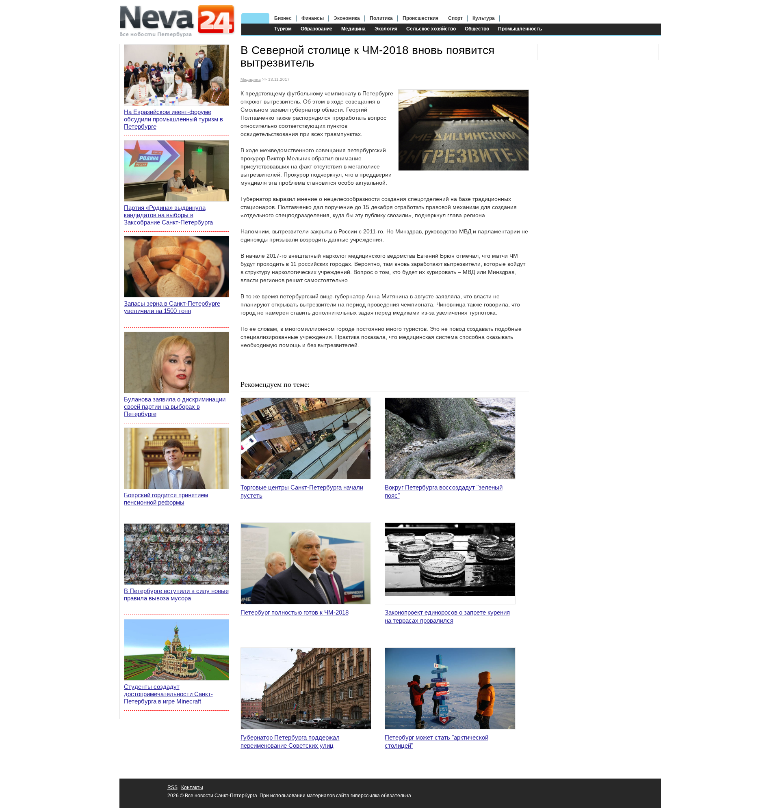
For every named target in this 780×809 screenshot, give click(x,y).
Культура (483, 18)
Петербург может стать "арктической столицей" (436, 741)
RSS (172, 787)
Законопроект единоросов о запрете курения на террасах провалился (447, 616)
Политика (381, 18)
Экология (386, 29)
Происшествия (420, 18)
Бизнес (283, 18)
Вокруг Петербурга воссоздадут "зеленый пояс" (444, 491)
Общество (477, 29)
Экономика (347, 18)
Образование (316, 29)
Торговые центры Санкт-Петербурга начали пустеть (301, 491)
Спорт (455, 18)
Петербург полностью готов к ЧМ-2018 (294, 612)
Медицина (353, 29)
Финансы (312, 18)
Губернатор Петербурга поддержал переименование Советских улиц (290, 741)
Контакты (192, 787)
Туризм (283, 29)
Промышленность (520, 29)
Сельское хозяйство (431, 29)
